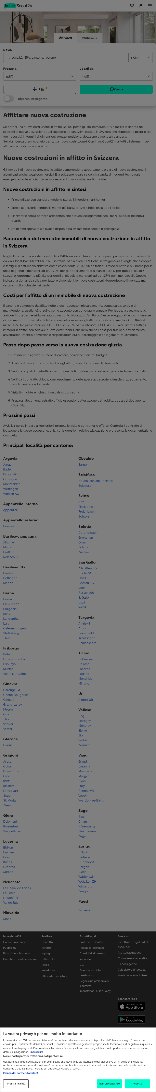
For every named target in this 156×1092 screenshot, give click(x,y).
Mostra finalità (16, 1083)
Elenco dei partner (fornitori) (20, 1073)
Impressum (36, 1052)
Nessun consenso (109, 1083)
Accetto (137, 1083)
